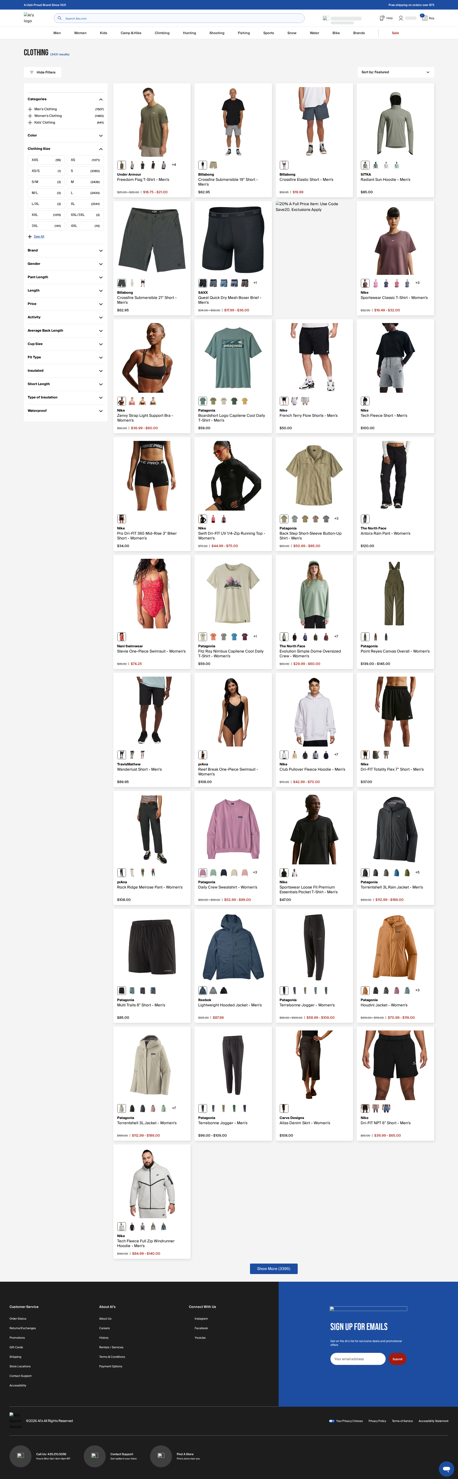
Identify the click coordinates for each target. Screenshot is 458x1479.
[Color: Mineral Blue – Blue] (202, 990)
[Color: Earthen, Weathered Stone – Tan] (305, 519)
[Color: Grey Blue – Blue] (153, 872)
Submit (397, 1359)
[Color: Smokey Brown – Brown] (315, 636)
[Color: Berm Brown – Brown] (375, 636)
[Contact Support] (95, 1456)
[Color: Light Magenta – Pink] (375, 283)
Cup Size (35, 345)
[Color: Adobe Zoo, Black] (244, 283)
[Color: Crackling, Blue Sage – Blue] (326, 519)
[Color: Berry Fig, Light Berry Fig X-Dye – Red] (244, 636)
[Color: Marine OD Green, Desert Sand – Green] (121, 165)
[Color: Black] (142, 283)
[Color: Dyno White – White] (223, 401)
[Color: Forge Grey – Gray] (213, 1108)
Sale (395, 33)
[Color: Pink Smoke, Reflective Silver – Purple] (223, 519)
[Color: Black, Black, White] (284, 401)
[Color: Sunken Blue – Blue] (386, 636)
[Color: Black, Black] (375, 990)
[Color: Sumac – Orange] (326, 636)
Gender (34, 265)
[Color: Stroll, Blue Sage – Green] (294, 519)
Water (314, 33)
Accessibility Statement (433, 1421)
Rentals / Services (111, 1347)
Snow (292, 33)
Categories (37, 100)
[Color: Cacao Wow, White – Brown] (142, 401)
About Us (105, 1319)
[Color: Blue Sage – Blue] (132, 990)
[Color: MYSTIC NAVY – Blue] (386, 283)
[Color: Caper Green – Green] (407, 872)
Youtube (200, 1338)
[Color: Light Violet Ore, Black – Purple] (375, 1108)
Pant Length (38, 278)
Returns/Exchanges (23, 1328)
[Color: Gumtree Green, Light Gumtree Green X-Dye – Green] (213, 401)
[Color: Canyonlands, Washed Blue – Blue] (223, 283)
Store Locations (20, 1367)
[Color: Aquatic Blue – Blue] (396, 872)
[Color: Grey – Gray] (213, 990)
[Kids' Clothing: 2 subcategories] (30, 122)
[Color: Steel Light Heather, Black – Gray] (163, 165)
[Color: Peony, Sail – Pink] (396, 283)
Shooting (216, 33)
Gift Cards (16, 1347)
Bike (336, 33)
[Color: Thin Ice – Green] (213, 872)
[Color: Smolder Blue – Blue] (375, 872)
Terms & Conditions (112, 1357)
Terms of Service (402, 1421)
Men (57, 33)
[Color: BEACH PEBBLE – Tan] (132, 872)
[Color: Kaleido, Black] (386, 990)
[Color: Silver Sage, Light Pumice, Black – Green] (153, 1226)
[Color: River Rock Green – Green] (305, 990)
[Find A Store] (161, 1456)
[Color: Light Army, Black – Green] (386, 755)
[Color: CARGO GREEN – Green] (142, 872)
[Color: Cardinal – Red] (121, 636)
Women (80, 33)
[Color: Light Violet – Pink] (202, 872)
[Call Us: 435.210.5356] (20, 1456)
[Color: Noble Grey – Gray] (386, 872)
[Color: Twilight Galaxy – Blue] (305, 636)
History (104, 1338)
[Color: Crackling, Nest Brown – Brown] (315, 519)
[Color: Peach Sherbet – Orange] (213, 636)
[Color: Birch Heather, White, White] (294, 401)
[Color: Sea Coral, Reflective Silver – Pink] (213, 519)
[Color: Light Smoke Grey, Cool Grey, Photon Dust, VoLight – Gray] (142, 1226)
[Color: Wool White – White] (234, 872)
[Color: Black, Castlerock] (142, 165)
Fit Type (34, 358)
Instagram (201, 1319)
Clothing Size (39, 150)
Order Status (18, 1319)
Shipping (15, 1357)
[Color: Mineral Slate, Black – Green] (163, 1226)
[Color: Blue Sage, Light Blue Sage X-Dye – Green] (202, 401)
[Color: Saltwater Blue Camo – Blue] (396, 165)
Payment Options (110, 1367)
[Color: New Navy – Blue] (244, 1108)
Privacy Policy (377, 1421)
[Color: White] (294, 872)
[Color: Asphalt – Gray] (121, 283)
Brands (359, 33)
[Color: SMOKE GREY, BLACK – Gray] (375, 755)
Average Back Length (45, 331)
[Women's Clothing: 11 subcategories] (30, 116)
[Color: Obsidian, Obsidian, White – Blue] (326, 755)
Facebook (201, 1328)
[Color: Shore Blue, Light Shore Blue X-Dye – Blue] (234, 636)
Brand (34, 251)
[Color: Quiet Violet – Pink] (153, 1108)
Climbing (162, 33)
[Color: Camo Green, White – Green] (153, 401)
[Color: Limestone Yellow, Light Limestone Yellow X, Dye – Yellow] (244, 401)
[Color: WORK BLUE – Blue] (407, 283)
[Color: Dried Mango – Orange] (365, 990)
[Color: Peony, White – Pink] (132, 401)
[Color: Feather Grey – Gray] (223, 636)
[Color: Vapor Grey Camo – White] (386, 165)
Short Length (39, 385)
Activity (34, 318)
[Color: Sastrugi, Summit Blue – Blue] (153, 990)
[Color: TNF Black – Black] (365, 519)
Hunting (189, 33)
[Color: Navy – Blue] (284, 165)
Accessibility (18, 1386)
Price (34, 305)
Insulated (35, 372)
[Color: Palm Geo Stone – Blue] (234, 283)
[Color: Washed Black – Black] (284, 1108)
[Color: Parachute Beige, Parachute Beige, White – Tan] (294, 755)
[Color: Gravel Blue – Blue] (375, 165)
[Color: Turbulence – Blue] (213, 283)
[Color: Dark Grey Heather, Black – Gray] (365, 401)
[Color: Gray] (202, 165)
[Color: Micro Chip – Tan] (142, 755)
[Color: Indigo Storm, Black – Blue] (386, 1108)
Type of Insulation (42, 398)
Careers (104, 1328)
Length (34, 291)
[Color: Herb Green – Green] (365, 165)
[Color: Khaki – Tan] (213, 165)
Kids (103, 33)
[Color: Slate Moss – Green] (284, 636)
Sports (268, 33)
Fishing (244, 33)
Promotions (17, 1338)
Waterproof (37, 412)
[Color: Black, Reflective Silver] (202, 519)
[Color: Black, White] (153, 165)
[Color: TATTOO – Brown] (365, 283)
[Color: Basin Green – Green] (365, 636)
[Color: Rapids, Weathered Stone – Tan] (284, 519)
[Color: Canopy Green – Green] (326, 990)
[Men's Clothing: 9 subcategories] (30, 109)
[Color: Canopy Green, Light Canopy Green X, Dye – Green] (234, 401)
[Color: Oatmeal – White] (132, 283)
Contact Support (20, 1376)
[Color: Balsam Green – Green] (132, 755)
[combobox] (179, 18)
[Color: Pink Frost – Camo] (244, 872)
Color (34, 136)
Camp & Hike (131, 33)
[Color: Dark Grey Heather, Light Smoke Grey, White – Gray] (305, 401)
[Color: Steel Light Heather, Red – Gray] (132, 165)
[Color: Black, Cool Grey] (121, 401)
